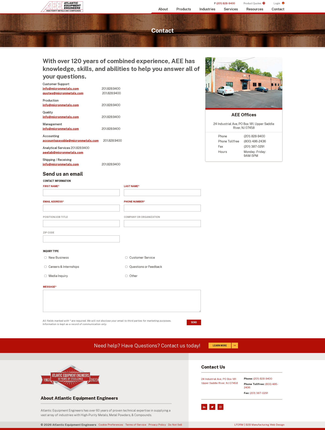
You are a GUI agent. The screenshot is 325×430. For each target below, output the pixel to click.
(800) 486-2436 (255, 141)
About (163, 9)
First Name (50, 186)
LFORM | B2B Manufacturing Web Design (259, 424)
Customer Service (142, 257)
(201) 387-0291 (254, 146)
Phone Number (134, 201)
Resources (254, 9)
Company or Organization (142, 217)
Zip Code (48, 232)
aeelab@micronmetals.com (63, 152)
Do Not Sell (175, 424)
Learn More (220, 345)
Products (183, 9)
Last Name (131, 186)
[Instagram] (220, 407)
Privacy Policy (157, 424)
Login (277, 3)
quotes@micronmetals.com (63, 93)
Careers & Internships (64, 266)
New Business (59, 257)
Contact (278, 9)
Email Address (53, 201)
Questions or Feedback (145, 266)
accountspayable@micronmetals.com (71, 140)
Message (49, 286)
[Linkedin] (204, 407)
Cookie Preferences (111, 424)
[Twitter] (212, 407)
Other (133, 276)
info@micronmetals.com (61, 88)
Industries (207, 9)
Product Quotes (254, 3)
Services (231, 9)
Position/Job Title (55, 217)
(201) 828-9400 (254, 136)
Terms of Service (135, 424)
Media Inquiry (58, 276)
